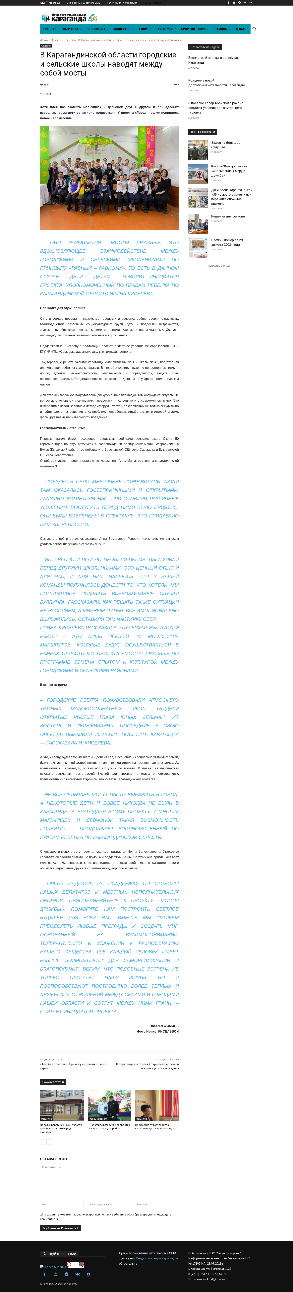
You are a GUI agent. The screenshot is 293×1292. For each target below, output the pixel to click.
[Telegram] (239, 3)
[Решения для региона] (198, 224)
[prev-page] (42, 1141)
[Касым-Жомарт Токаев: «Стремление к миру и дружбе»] (198, 174)
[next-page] (48, 1141)
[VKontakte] (245, 3)
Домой (44, 40)
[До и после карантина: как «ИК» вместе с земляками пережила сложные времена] (198, 198)
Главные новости (98, 1118)
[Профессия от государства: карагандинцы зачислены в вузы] (157, 1105)
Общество (70, 40)
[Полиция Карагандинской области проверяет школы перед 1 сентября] (62, 1105)
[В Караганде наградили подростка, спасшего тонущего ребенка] (109, 1105)
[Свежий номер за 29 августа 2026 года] (198, 248)
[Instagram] (234, 3)
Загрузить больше (219, 265)
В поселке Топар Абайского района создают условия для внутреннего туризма (215, 108)
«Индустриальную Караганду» (156, 1258)
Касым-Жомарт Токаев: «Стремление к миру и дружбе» (229, 170)
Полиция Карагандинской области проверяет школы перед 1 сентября (61, 1128)
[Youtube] (250, 3)
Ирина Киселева (131, 293)
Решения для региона (228, 216)
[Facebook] (228, 3)
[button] (254, 28)
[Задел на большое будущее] (198, 150)
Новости (56, 40)
